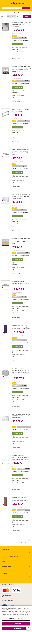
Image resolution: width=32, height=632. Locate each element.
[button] (6, 3)
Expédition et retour (8, 559)
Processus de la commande (10, 556)
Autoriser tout (16, 629)
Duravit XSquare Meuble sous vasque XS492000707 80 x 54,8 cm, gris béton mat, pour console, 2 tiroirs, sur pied (20, 371)
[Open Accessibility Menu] (28, 628)
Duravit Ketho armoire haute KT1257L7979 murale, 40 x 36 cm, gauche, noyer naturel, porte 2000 (20, 499)
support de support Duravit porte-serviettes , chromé (20, 110)
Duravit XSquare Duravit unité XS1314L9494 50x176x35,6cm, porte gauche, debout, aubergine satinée (21, 327)
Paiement (4, 561)
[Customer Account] (23, 4)
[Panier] (29, 4)
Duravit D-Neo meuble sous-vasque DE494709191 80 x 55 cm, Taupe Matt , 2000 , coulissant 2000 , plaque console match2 (21, 69)
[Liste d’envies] (26, 4)
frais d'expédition (25, 40)
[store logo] (16, 4)
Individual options (16, 619)
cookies (13, 608)
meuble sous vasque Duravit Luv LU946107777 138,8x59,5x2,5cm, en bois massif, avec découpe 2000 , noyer (20, 152)
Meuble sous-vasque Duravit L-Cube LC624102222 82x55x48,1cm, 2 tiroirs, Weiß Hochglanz (21, 416)
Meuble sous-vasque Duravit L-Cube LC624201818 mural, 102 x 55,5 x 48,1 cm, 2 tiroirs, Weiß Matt (21, 196)
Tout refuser (16, 624)
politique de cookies (25, 614)
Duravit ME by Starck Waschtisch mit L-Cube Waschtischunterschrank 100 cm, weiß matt (21, 24)
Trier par (3, 17)
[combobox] (12, 8)
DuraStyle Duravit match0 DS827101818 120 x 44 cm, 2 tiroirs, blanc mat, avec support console (20, 457)
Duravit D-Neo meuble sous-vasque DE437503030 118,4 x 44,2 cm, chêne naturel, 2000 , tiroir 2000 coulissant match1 (21, 241)
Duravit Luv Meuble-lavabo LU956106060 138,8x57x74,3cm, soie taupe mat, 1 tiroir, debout (20, 283)
